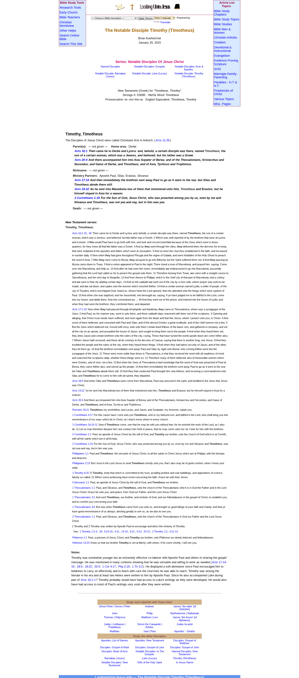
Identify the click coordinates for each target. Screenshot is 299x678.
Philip (150, 613)
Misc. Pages (222, 103)
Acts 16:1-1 (88, 579)
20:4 (97, 566)
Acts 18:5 (77, 381)
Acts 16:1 (81, 150)
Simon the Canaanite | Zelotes (149, 625)
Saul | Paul (149, 631)
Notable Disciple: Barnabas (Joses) (110, 75)
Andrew (149, 606)
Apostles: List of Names (114, 640)
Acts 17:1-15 (79, 309)
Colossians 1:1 (80, 482)
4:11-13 (173, 531)
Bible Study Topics (226, 19)
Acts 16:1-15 (79, 233)
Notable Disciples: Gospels (149, 66)
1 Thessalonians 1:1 (83, 487)
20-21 (147, 531)
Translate (165, 22)
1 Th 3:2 (137, 566)
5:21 (132, 531)
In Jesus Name (184, 662)
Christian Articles (225, 37)
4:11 (117, 531)
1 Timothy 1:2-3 (88, 531)
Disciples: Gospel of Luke (149, 647)
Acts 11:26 (162, 140)
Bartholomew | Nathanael (184, 613)
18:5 (79, 566)
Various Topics (224, 98)
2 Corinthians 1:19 (87, 197)
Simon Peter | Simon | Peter (114, 606)
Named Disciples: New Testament (185, 653)
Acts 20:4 (81, 159)
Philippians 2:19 (81, 463)
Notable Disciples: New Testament (115, 664)
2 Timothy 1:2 (159, 531)
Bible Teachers (70, 17)
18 (100, 531)
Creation (220, 42)
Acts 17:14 (82, 179)
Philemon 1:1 (79, 537)
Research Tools (70, 7)
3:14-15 (108, 531)
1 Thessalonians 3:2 (83, 497)
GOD (217, 68)
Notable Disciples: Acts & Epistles (189, 68)
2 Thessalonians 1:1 (83, 516)
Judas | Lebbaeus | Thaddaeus (114, 625)
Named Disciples (110, 66)
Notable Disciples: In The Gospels (150, 653)
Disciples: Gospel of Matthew (184, 642)
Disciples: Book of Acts (115, 651)
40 (90, 233)
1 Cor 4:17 (109, 566)
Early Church (69, 12)
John (114, 613)
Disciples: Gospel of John (184, 647)
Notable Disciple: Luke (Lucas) (149, 73)
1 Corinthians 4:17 (82, 415)
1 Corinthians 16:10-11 (85, 424)
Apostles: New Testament (149, 640)
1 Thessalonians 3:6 (83, 507)
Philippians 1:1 (80, 453)
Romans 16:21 (80, 409)
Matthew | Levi (149, 617)
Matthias (114, 631)
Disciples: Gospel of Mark (114, 647)
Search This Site (71, 43)
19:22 (88, 566)
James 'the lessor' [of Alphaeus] (185, 618)
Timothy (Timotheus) (184, 658)
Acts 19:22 (82, 188)
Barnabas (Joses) (115, 658)
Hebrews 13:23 (80, 542)
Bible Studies (223, 24)
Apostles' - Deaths (184, 631)
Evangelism (222, 55)
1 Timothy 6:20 (80, 473)
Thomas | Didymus (114, 617)
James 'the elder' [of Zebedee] (184, 608)
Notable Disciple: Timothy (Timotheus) (189, 75)
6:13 (139, 531)
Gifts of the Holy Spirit (149, 662)
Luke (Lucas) (149, 658)
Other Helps (68, 30)
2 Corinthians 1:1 (81, 434)
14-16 (124, 531)
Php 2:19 (124, 566)
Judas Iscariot (185, 624)
